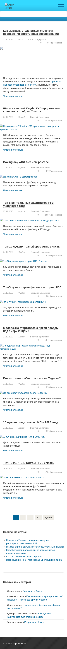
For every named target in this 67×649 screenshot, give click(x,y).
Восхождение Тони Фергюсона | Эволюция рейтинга (34, 559)
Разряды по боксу (32, 591)
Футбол (21, 167)
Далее (48, 517)
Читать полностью (13, 96)
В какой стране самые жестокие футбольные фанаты (35, 546)
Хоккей (21, 117)
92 (38, 517)
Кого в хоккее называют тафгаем (23, 556)
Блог (20, 39)
